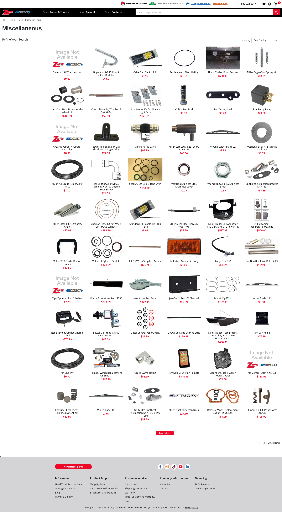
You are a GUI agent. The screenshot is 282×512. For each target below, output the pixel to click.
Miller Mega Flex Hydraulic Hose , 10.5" (184, 225)
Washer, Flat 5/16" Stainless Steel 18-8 (262, 148)
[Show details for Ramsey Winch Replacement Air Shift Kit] (106, 358)
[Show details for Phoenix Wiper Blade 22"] (223, 132)
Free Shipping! (220, 3)
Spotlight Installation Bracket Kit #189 (262, 185)
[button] (269, 3)
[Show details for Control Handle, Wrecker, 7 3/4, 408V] (106, 95)
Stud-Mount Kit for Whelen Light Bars (145, 111)
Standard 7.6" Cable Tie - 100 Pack (145, 225)
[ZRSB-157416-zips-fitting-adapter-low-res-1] (145, 358)
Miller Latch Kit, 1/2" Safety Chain (67, 225)
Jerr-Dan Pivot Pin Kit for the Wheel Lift (67, 111)
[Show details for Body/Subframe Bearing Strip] (184, 318)
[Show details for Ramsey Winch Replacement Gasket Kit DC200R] (223, 395)
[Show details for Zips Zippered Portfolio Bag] (67, 284)
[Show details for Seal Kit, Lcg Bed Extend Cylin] (145, 169)
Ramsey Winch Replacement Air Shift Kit (106, 374)
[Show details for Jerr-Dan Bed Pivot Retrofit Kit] (262, 246)
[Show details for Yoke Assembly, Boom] (145, 284)
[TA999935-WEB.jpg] (106, 132)
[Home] (4, 20)
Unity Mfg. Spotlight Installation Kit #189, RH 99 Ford (145, 413)
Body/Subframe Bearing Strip (184, 332)
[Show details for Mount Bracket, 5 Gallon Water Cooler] (223, 358)
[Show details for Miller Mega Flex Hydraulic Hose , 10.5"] (184, 209)
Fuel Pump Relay (262, 109)
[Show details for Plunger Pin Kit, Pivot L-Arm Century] (262, 395)
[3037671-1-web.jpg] (106, 58)
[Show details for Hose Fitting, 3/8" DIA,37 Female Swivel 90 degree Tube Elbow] (106, 169)
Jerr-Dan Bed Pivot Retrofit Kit (261, 261)
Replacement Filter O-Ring (184, 72)
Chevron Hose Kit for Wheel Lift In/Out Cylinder (106, 225)
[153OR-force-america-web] (184, 58)
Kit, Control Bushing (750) (262, 372)
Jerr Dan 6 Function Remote (184, 372)
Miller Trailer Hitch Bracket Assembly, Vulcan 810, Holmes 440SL (222, 335)
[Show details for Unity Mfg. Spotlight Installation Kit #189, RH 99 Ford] (145, 395)
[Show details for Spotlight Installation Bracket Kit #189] (262, 169)
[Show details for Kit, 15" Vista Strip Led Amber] (145, 246)
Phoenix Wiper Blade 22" (222, 146)
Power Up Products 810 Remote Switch (106, 334)
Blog (57, 492)
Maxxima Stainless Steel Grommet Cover (184, 185)
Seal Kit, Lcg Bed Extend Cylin (145, 184)
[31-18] (106, 395)
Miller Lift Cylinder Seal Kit (106, 261)
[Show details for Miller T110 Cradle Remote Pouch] (67, 246)
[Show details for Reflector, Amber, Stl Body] (184, 246)
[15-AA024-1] (184, 395)
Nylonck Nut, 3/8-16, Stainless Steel (223, 185)
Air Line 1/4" (67, 372)
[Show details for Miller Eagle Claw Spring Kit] (262, 58)
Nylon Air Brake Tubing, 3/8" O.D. (67, 185)
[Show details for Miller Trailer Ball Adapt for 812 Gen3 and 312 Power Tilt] (223, 209)
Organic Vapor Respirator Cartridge (67, 148)
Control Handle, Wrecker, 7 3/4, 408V (106, 111)
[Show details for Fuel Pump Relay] (262, 95)
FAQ (127, 500)
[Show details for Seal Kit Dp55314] (223, 284)
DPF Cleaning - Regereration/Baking (261, 225)
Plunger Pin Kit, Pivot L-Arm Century (262, 411)
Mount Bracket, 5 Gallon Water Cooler (223, 374)
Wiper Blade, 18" (106, 410)
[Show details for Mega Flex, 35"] (223, 246)
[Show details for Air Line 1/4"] (67, 358)
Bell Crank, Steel (223, 109)
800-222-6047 (248, 3)
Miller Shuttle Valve (145, 146)
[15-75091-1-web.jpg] (106, 209)
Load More (164, 433)
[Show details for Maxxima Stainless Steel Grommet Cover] (184, 169)
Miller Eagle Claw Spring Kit (262, 72)
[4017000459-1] (262, 318)
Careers (164, 488)
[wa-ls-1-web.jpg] (184, 95)
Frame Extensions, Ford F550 (106, 298)
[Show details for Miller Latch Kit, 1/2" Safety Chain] (67, 209)
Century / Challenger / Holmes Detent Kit (67, 411)
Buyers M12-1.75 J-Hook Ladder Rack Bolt (106, 73)
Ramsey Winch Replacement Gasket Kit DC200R (223, 411)
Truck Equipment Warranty (140, 496)
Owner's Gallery (64, 496)
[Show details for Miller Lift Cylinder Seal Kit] (106, 246)
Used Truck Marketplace (170, 3)
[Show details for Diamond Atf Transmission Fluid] (67, 58)
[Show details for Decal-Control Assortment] (145, 318)
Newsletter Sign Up (73, 466)
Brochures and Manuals (103, 492)
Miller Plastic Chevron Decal (184, 410)
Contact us (131, 484)
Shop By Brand (98, 484)
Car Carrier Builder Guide (104, 488)
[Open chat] (264, 3)
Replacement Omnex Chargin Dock (67, 334)
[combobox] (204, 12)
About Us (165, 484)
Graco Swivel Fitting (145, 372)
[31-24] (262, 284)
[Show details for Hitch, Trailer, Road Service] (223, 58)
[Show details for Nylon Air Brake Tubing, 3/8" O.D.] (67, 169)
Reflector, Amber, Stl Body (184, 261)
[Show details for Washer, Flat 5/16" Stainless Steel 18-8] (262, 132)
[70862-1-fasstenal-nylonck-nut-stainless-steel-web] (223, 169)
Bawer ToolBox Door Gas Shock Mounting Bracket (106, 148)
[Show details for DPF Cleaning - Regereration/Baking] (262, 209)
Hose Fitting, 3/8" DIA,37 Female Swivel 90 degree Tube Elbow (106, 187)
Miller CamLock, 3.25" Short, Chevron (184, 148)
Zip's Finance (202, 484)
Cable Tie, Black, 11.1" (145, 72)
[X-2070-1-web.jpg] (106, 318)
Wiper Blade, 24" (262, 298)
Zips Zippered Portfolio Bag (67, 298)
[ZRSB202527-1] (106, 284)
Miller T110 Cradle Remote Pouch (67, 262)
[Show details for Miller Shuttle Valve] (145, 132)
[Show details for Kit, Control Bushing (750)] (262, 358)
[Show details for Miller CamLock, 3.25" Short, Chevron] (184, 132)
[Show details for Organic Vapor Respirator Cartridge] (67, 132)
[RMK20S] (145, 95)
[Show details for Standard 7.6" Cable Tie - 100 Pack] (145, 209)
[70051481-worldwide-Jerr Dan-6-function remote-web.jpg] (184, 358)
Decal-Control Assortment (145, 332)
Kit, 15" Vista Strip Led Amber (145, 261)
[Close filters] (0, 456)
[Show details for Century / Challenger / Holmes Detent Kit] (67, 395)
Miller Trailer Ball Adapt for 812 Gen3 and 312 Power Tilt (223, 225)
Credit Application (205, 488)
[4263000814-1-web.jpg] (184, 284)
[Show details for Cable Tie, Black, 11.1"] (145, 58)
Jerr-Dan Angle (262, 332)
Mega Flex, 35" (223, 261)
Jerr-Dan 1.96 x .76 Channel (184, 298)
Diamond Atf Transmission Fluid (67, 73)
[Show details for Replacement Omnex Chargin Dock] (67, 318)
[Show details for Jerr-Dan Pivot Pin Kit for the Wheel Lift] (67, 95)
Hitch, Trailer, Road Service (223, 72)
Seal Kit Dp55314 (223, 298)
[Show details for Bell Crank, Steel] (223, 95)
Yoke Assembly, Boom (145, 298)
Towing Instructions (200, 3)
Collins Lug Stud (184, 109)
